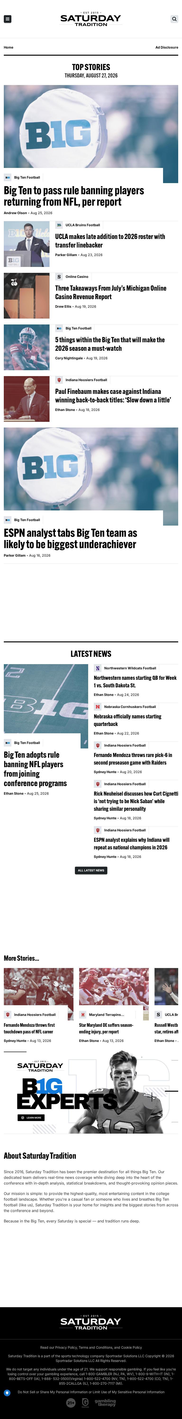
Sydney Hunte (105, 772)
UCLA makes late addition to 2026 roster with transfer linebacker (110, 240)
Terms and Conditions (95, 1347)
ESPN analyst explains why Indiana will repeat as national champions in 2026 (131, 843)
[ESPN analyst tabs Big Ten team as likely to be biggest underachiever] (91, 477)
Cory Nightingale (69, 358)
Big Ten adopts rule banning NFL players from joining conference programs (35, 769)
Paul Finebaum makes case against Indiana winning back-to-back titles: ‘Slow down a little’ (113, 395)
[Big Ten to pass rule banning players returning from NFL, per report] (91, 134)
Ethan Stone (65, 410)
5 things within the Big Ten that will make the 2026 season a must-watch (110, 343)
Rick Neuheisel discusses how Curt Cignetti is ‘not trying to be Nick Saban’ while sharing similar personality (136, 801)
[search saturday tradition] (174, 19)
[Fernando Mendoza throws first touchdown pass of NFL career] (38, 994)
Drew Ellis (63, 306)
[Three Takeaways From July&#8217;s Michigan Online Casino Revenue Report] (27, 296)
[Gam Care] (85, 1403)
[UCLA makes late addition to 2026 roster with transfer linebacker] (27, 244)
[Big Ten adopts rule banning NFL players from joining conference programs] (46, 706)
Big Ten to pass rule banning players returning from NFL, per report (74, 196)
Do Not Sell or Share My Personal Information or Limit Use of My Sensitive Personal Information (91, 1392)
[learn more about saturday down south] (91, 1091)
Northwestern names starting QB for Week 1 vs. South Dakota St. (135, 681)
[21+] (71, 1403)
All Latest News (91, 870)
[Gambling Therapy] (105, 1403)
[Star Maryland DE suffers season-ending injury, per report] (114, 994)
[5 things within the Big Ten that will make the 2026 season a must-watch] (27, 347)
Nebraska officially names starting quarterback (127, 720)
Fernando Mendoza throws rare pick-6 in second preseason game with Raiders (133, 758)
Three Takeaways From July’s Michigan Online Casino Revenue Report (110, 292)
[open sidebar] (7, 19)
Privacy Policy (66, 1347)
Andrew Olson (15, 213)
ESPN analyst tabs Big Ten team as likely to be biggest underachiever (70, 538)
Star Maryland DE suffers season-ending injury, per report (106, 1028)
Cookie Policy (131, 1347)
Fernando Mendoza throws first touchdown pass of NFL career (29, 1028)
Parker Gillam (66, 255)
